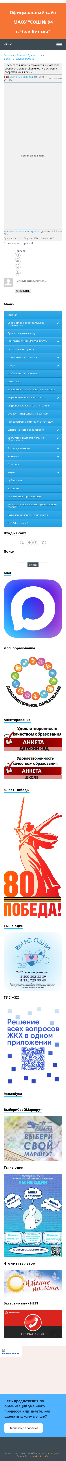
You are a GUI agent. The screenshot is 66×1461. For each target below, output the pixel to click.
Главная (9, 55)
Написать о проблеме (23, 1428)
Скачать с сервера (21, 76)
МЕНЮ (8, 44)
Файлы (21, 55)
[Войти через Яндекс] (18, 267)
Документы (35, 55)
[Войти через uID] (18, 255)
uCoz (47, 1456)
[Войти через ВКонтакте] (18, 261)
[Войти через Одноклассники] (18, 273)
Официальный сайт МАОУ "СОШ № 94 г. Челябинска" (33, 13)
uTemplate (53, 1453)
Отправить (23, 290)
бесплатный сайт (33, 1456)
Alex (6, 234)
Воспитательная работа (19, 58)
